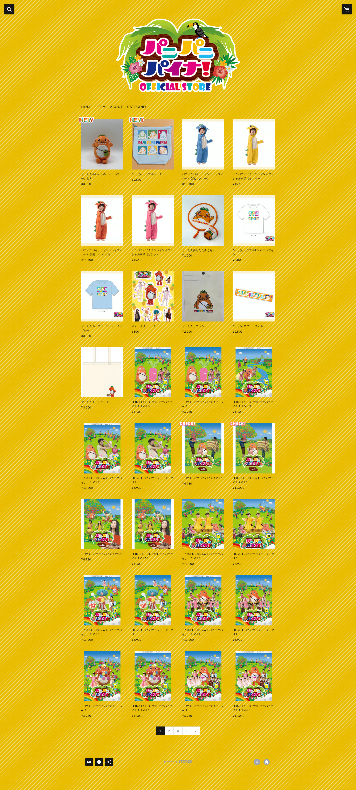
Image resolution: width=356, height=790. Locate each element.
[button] (136, 108)
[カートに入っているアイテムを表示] (347, 9)
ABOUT (116, 106)
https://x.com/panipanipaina (257, 762)
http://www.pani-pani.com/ (266, 762)
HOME (87, 106)
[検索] (9, 9)
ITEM (101, 106)
